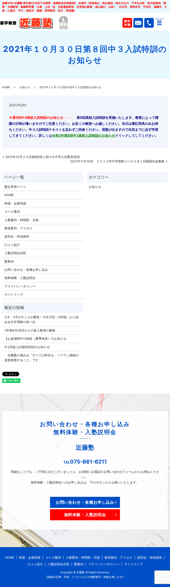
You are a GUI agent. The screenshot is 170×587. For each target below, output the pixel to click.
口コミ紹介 (12, 245)
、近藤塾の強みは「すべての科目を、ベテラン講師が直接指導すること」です (41, 357)
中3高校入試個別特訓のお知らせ (27, 347)
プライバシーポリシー (19, 286)
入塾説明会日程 (15, 253)
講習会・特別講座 (16, 236)
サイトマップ (13, 294)
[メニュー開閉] (159, 23)
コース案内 (12, 211)
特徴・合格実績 (15, 203)
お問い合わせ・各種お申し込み (26, 269)
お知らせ (24, 87)
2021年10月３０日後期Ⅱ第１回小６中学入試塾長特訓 (43, 157)
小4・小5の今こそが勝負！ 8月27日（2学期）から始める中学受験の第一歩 (41, 319)
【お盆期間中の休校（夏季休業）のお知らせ (35, 338)
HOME (6, 87)
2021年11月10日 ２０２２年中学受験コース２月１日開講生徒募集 (117, 161)
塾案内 (9, 261)
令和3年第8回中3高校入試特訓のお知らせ (83, 135)
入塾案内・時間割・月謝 (21, 220)
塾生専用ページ (15, 187)
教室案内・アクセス (18, 228)
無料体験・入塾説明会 (19, 278)
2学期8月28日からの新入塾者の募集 (29, 330)
